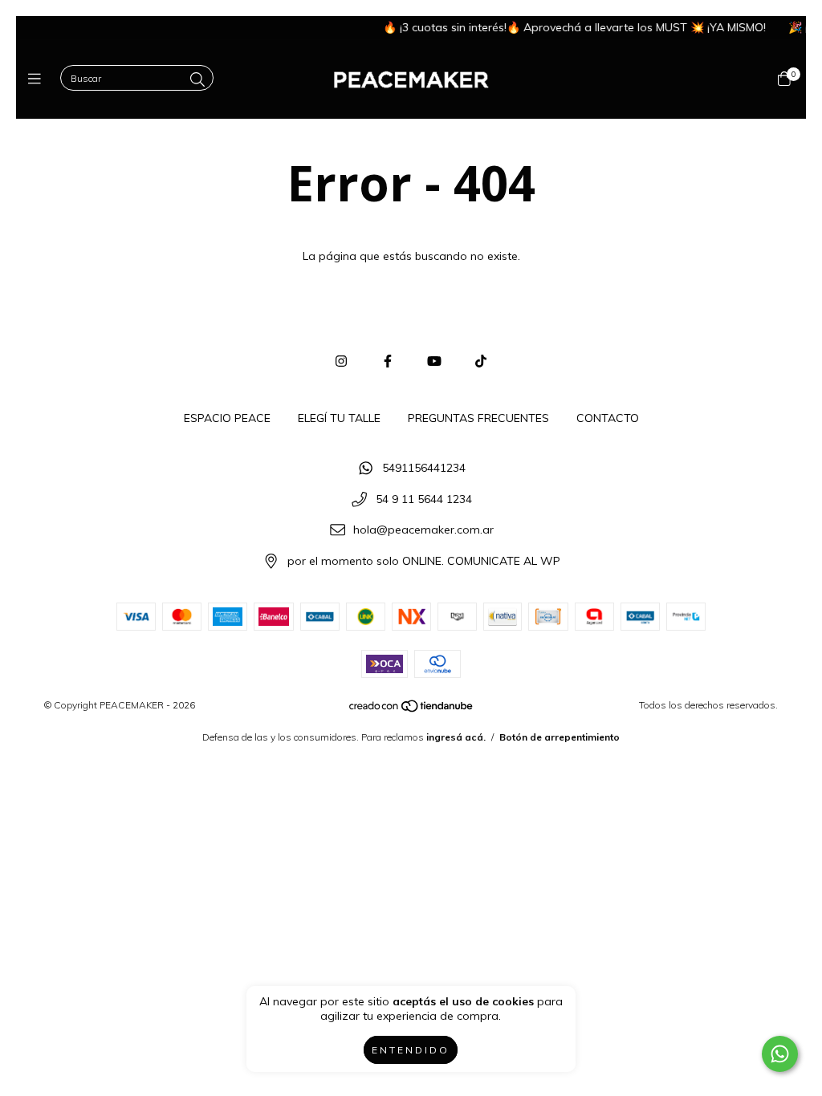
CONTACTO (607, 418)
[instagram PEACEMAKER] (341, 361)
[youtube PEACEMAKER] (434, 361)
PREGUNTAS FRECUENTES (478, 418)
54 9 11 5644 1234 (424, 499)
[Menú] (38, 79)
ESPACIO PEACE (227, 418)
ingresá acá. (456, 737)
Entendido (411, 1050)
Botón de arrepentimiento (559, 737)
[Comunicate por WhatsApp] (780, 1054)
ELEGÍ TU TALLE (339, 418)
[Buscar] (197, 80)
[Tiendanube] (412, 709)
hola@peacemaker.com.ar (423, 530)
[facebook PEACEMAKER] (387, 361)
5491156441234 (424, 468)
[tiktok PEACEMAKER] (481, 361)
